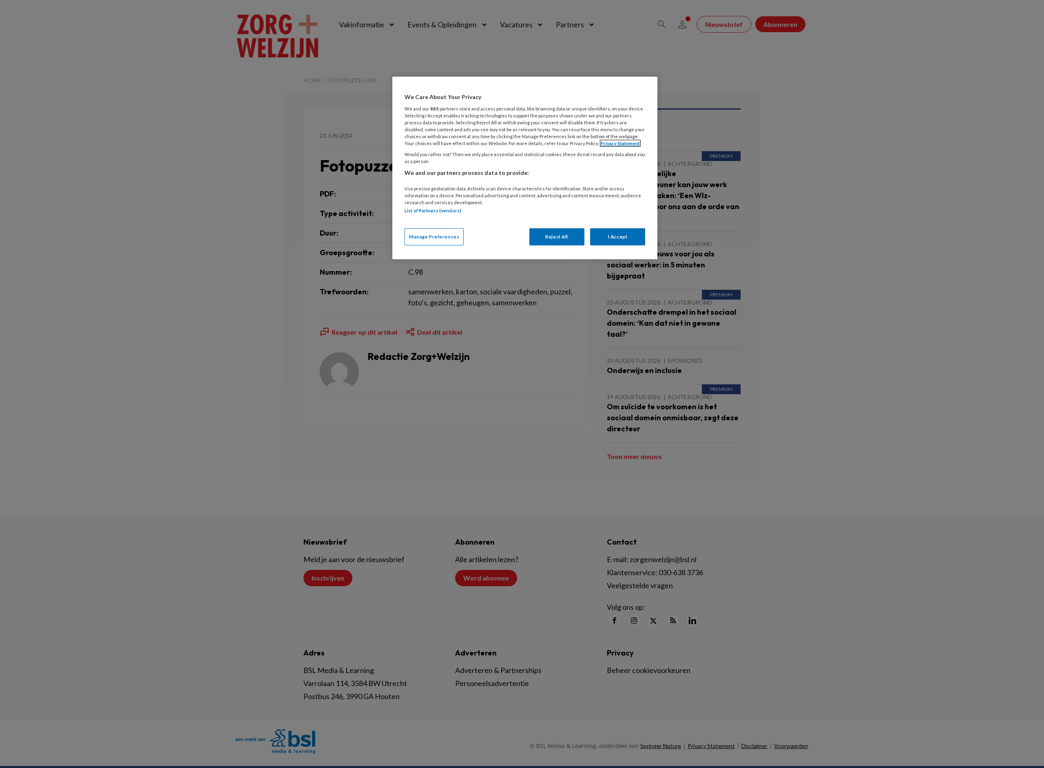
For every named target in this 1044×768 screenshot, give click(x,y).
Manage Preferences (434, 236)
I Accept (618, 236)
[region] (524, 168)
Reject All (556, 236)
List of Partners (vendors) (433, 210)
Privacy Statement (620, 143)
